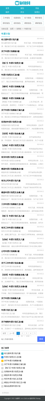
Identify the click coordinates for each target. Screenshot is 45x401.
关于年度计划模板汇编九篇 (15, 364)
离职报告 (38, 18)
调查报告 (27, 23)
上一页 (11, 333)
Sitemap (38, 398)
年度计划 (27, 29)
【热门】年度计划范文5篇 (14, 368)
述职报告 (17, 23)
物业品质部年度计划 (12, 386)
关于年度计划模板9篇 (12, 361)
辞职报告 (6, 23)
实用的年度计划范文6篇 (13, 372)
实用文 (37, 12)
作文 (22, 12)
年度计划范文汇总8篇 (12, 357)
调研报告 (38, 23)
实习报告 (27, 18)
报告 (22, 8)
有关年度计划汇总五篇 (13, 379)
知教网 (17, 398)
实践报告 (17, 18)
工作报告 (6, 18)
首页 (7, 8)
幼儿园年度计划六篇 (12, 353)
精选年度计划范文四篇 (13, 375)
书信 (37, 8)
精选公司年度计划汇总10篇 (15, 382)
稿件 (7, 12)
